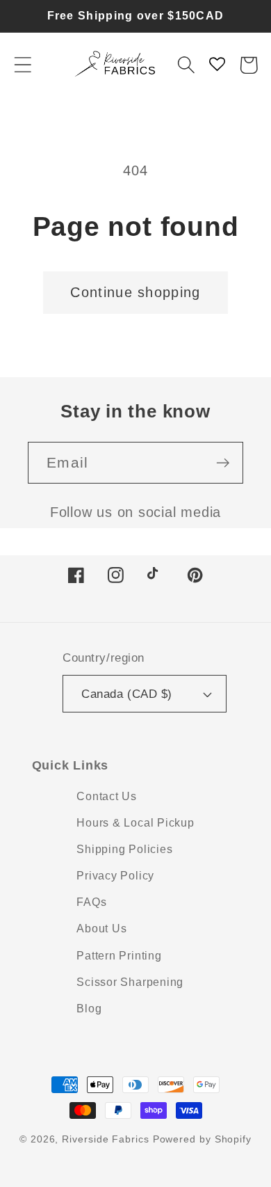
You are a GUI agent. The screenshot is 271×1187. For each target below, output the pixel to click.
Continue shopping (135, 292)
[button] (22, 65)
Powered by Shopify (202, 1139)
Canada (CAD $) (126, 694)
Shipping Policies (124, 849)
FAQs (91, 902)
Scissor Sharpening (129, 982)
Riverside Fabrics (105, 1139)
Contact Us (106, 796)
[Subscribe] (223, 463)
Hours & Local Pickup (135, 823)
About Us (101, 928)
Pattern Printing (118, 956)
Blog (88, 1008)
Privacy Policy (115, 876)
